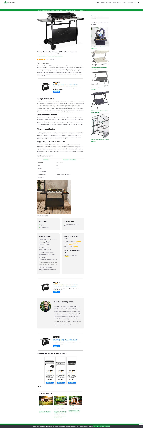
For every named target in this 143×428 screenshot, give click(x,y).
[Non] (141, 426)
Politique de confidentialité (105, 426)
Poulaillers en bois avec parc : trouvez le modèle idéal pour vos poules (45, 409)
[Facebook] (37, 386)
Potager (123, 2)
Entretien (97, 2)
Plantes (118, 2)
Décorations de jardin (43, 411)
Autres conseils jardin (131, 2)
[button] (138, 2)
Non (97, 426)
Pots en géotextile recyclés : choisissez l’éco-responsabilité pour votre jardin (60, 409)
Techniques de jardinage (46, 412)
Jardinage (103, 2)
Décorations (108, 2)
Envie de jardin (11, 2)
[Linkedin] (41, 386)
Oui (94, 426)
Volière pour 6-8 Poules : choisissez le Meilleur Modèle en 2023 (75, 408)
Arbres (114, 2)
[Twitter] (38, 386)
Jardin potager (63, 414)
